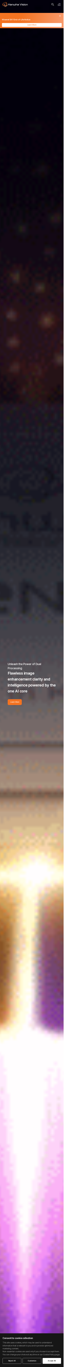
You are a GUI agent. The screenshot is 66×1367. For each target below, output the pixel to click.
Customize (32, 1361)
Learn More (31, 25)
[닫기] (60, 16)
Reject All (12, 1361)
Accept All (52, 1361)
